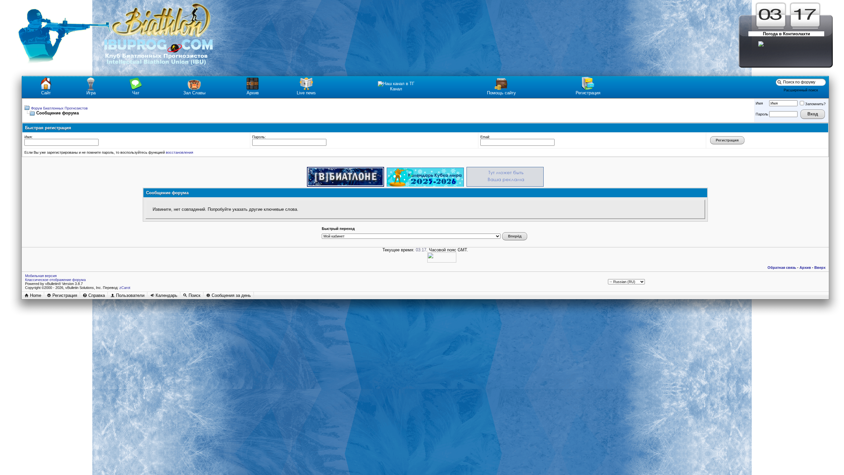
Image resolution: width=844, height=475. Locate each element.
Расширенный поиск (801, 90)
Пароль (762, 114)
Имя (759, 103)
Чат (135, 92)
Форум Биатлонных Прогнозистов (59, 108)
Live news (306, 92)
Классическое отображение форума (55, 280)
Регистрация (588, 92)
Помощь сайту (501, 92)
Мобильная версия (41, 276)
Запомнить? (815, 104)
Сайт (46, 92)
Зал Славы (194, 92)
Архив (253, 92)
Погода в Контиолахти (786, 33)
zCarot (124, 288)
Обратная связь (782, 267)
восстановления (179, 152)
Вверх (820, 267)
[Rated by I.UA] (441, 261)
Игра (91, 92)
